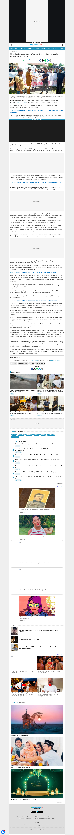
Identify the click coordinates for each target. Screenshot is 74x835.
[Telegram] (48, 60)
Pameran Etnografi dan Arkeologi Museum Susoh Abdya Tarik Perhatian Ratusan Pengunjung (23, 412)
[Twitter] (43, 60)
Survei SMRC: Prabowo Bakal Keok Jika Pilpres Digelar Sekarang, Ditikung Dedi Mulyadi (38, 454)
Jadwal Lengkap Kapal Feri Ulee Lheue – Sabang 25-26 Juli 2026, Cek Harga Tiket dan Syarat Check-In (37, 449)
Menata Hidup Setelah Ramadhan (19, 735)
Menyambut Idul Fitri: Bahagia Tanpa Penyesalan (23, 799)
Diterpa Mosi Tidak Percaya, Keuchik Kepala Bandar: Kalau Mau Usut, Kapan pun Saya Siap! (35, 183)
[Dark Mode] (60, 45)
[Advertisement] (37, 21)
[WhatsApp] (45, 60)
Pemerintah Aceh (51, 434)
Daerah (17, 51)
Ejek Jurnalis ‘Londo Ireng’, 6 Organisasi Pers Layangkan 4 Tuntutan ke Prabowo (36, 444)
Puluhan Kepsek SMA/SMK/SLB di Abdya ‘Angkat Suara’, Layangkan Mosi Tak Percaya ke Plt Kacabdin (36, 111)
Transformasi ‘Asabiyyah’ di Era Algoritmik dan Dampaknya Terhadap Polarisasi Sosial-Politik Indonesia (39, 647)
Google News (34, 360)
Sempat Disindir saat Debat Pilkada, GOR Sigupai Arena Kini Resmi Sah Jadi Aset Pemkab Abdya (50, 412)
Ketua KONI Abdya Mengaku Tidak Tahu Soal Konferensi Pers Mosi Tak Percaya (37, 272)
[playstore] (40, 812)
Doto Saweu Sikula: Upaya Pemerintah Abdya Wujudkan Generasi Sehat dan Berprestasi (38, 631)
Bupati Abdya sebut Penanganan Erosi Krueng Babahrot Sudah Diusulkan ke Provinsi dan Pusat (50, 391)
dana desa (43, 117)
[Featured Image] (37, 78)
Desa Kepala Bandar (23, 363)
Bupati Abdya (21, 434)
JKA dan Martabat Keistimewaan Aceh (29, 639)
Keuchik (32, 363)
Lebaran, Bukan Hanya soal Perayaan (20, 767)
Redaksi (27, 59)
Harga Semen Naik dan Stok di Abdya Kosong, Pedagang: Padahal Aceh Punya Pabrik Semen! (37, 460)
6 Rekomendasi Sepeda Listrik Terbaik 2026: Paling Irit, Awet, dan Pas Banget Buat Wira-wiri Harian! (38, 477)
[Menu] (11, 45)
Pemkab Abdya (29, 434)
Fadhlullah (43, 434)
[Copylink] (50, 60)
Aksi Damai (13, 363)
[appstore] (33, 812)
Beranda (12, 51)
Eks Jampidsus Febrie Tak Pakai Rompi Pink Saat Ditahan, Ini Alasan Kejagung (35, 471)
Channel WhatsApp (55, 360)
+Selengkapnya (60, 483)
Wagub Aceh (36, 434)
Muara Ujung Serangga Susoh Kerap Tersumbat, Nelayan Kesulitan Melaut (22, 391)
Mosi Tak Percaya (40, 363)
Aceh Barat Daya (21, 102)
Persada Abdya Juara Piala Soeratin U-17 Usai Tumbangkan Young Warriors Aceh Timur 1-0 (38, 466)
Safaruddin (14, 434)
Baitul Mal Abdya (15, 437)
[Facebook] (40, 60)
